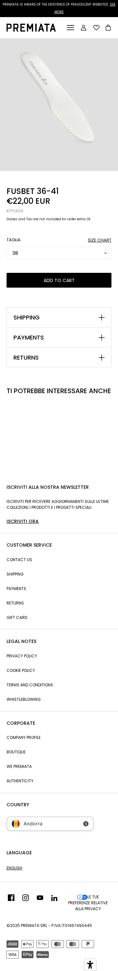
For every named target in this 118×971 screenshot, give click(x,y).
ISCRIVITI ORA (23, 521)
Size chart (99, 240)
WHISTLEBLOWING (24, 699)
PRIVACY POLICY (22, 656)
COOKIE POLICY (21, 670)
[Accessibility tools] (90, 965)
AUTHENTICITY (20, 781)
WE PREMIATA (19, 766)
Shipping (15, 574)
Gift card (17, 617)
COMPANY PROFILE (24, 737)
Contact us (19, 559)
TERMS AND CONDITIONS (30, 685)
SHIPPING (26, 317)
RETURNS (26, 357)
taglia (14, 240)
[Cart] (108, 28)
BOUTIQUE (16, 752)
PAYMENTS (28, 337)
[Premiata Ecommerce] (31, 29)
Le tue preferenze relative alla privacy (88, 903)
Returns (15, 603)
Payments (16, 588)
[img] (11, 902)
